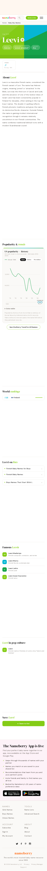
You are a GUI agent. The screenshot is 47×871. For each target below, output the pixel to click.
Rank (23, 259)
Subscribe (32, 18)
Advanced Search (31, 814)
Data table (10, 309)
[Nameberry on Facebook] (21, 843)
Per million (37, 259)
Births (29, 259)
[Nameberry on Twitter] (17, 843)
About (27, 832)
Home (4, 23)
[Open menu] (41, 18)
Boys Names (7, 814)
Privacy (27, 864)
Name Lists (29, 810)
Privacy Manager (37, 864)
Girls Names (7, 810)
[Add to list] (22, 40)
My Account (7, 836)
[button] (23, 723)
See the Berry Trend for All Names (23, 327)
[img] (23, 281)
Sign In (5, 832)
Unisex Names (8, 818)
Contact (28, 836)
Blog (26, 828)
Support (23, 867)
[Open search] (20, 18)
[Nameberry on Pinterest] (25, 843)
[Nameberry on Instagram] (30, 843)
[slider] (39, 302)
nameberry (23, 853)
